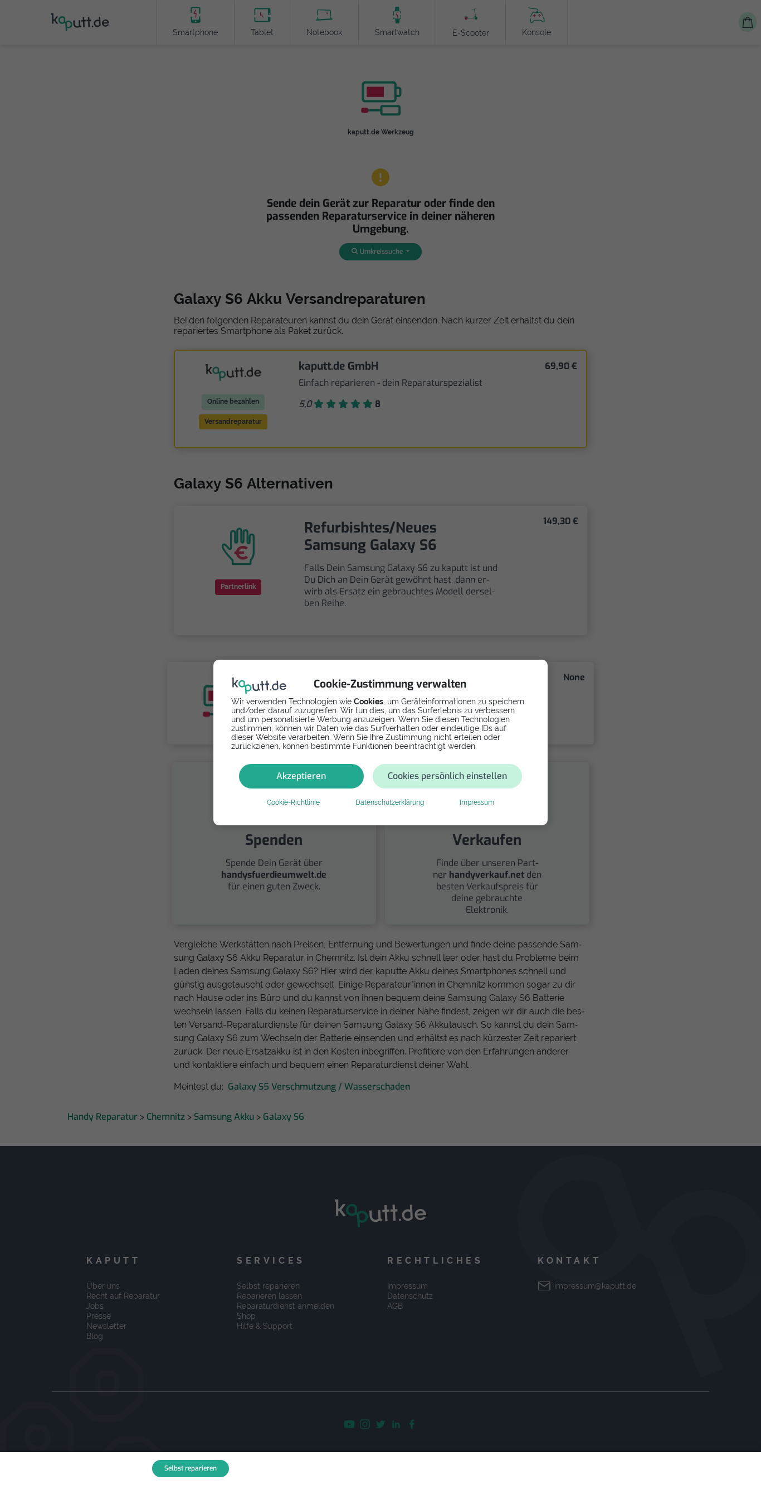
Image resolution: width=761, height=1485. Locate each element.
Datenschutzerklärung (389, 802)
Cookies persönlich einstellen (447, 776)
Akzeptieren (301, 776)
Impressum (477, 802)
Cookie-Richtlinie (293, 802)
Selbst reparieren (190, 1468)
